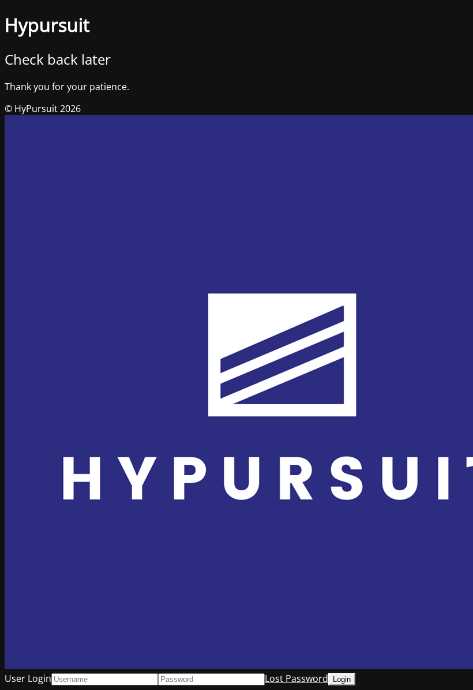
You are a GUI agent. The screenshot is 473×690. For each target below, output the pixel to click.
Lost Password (296, 678)
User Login (28, 678)
